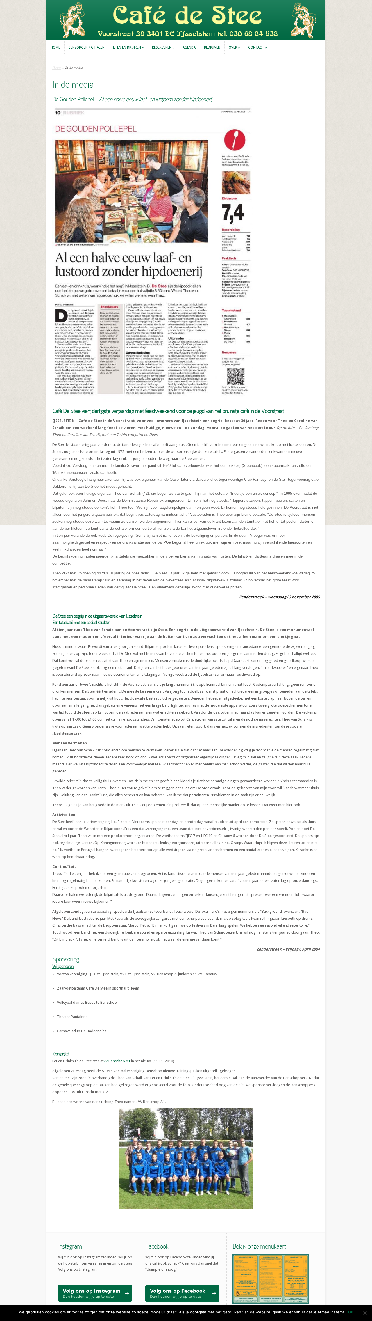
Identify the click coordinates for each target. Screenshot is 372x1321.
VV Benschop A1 (116, 1061)
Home (56, 67)
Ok (350, 1312)
